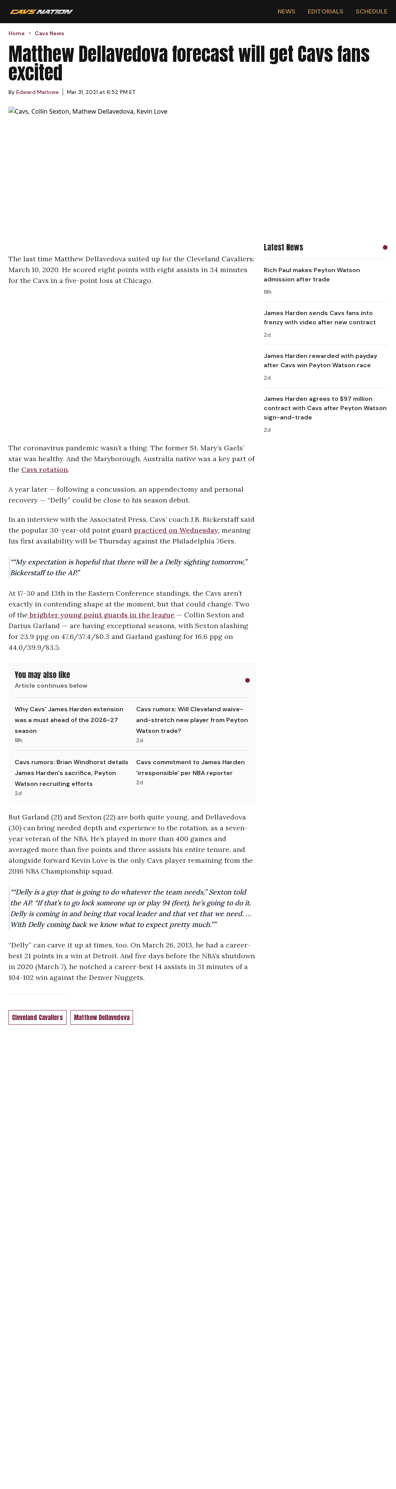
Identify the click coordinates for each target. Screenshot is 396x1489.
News (286, 11)
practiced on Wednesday (176, 530)
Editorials (325, 11)
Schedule (371, 11)
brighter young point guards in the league (101, 614)
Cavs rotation (44, 469)
